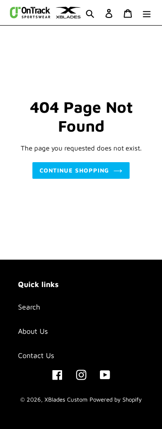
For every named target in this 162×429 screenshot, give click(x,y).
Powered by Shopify (116, 399)
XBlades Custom (66, 399)
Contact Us (36, 355)
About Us (33, 331)
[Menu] (146, 12)
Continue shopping (74, 170)
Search (29, 307)
